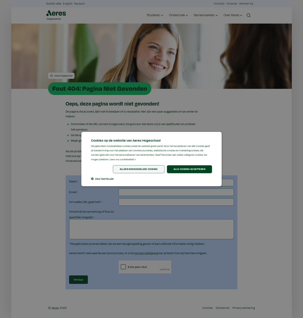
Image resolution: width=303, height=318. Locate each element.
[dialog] (151, 159)
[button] (102, 179)
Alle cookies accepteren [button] (189, 169)
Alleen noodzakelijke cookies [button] (139, 169)
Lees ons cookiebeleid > (123, 159)
